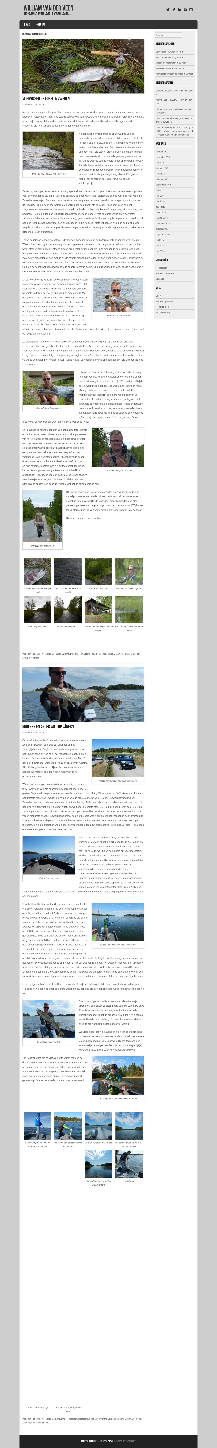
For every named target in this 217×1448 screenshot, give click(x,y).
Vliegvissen (126, 653)
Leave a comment (30, 657)
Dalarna (65, 653)
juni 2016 (160, 195)
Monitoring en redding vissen (169, 57)
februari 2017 (162, 168)
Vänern (120, 1418)
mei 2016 (160, 201)
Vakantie (160, 278)
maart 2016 (161, 212)
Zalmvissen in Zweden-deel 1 (169, 51)
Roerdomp (83, 1418)
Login (158, 295)
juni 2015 (160, 245)
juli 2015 (160, 239)
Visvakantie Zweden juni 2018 (170, 68)
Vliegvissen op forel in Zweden (46, 98)
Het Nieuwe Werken (165, 273)
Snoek (92, 1418)
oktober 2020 (162, 151)
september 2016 (163, 184)
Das (63, 1418)
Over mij (40, 24)
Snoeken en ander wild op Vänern (48, 726)
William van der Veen (48, 8)
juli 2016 (160, 190)
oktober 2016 (162, 179)
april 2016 (160, 206)
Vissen (117, 653)
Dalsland (74, 653)
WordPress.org (163, 312)
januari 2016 (162, 217)
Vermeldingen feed (164, 301)
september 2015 (163, 234)
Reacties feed (162, 306)
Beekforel (56, 653)
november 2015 (163, 223)
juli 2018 (160, 162)
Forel (82, 653)
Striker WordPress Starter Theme (97, 1441)
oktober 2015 (162, 228)
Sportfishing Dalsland (106, 1418)
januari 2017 (162, 173)
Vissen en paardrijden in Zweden (171, 62)
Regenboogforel (105, 653)
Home (27, 24)
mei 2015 (160, 250)
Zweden (136, 653)
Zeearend (136, 1418)
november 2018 (163, 156)
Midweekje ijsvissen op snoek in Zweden (174, 73)
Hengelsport (37, 653)
